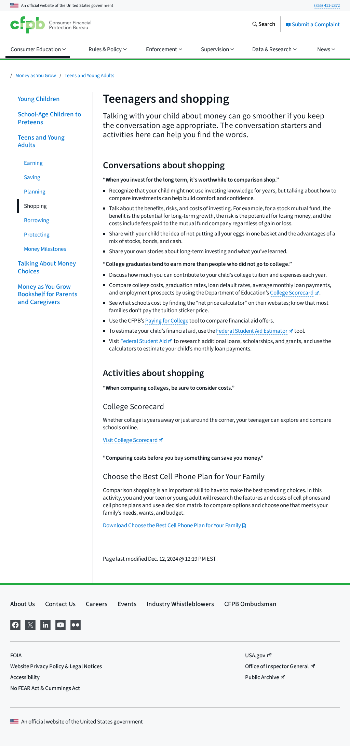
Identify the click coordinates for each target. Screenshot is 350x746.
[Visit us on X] (30, 624)
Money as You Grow (35, 75)
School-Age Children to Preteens (49, 118)
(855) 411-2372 (327, 5)
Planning (34, 192)
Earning (33, 163)
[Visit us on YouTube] (60, 624)
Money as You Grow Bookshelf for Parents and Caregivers (47, 294)
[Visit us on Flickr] (75, 624)
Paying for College (166, 321)
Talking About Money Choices (47, 267)
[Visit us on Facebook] (15, 624)
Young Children (39, 99)
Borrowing (36, 220)
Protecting (37, 235)
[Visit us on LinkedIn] (45, 624)
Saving (32, 177)
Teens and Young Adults (89, 75)
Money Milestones (45, 249)
